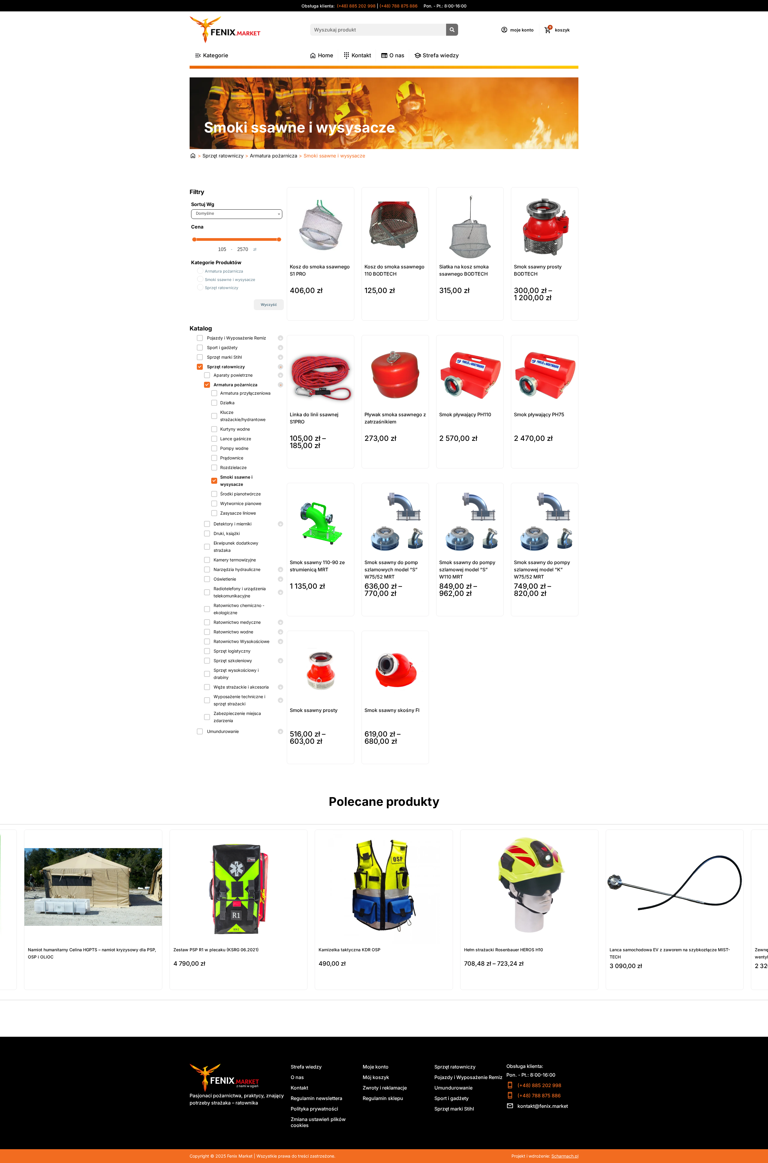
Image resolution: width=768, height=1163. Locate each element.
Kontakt (299, 1088)
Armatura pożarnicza (273, 156)
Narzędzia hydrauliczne (237, 569)
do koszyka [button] (301, 314)
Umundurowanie (223, 731)
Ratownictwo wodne (233, 631)
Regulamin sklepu (383, 1098)
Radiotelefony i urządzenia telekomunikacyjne (240, 592)
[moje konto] (504, 29)
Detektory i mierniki (232, 523)
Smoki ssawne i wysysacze (236, 480)
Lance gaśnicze (235, 438)
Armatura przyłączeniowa (245, 393)
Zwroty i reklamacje (385, 1088)
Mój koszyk (376, 1077)
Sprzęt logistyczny (232, 650)
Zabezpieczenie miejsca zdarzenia (237, 717)
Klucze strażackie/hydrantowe (243, 416)
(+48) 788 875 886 (399, 5)
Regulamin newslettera (316, 1098)
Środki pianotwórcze (240, 493)
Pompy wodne (234, 448)
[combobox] (236, 214)
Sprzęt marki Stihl (224, 357)
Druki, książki (227, 533)
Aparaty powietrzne (233, 375)
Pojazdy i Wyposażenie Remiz (236, 337)
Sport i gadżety (222, 347)
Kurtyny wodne (235, 429)
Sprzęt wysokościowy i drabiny (236, 674)
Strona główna (193, 156)
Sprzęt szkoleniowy (233, 660)
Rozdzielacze (233, 467)
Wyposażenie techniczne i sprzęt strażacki (239, 700)
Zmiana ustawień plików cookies (318, 1122)
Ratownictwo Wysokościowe (241, 641)
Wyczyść (269, 304)
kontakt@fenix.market (543, 1106)
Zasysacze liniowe (238, 513)
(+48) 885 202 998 (356, 5)
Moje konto (375, 1067)
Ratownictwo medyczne (237, 622)
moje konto (522, 29)
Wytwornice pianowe (240, 503)
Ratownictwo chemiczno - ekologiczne (239, 609)
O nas (297, 1077)
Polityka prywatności (314, 1109)
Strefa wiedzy (306, 1067)
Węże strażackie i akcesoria (241, 686)
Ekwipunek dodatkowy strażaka (236, 546)
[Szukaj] (452, 30)
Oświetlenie (225, 579)
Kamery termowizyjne (235, 559)
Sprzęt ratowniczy (223, 156)
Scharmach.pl (564, 1156)
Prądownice (231, 457)
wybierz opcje (528, 314)
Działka (227, 402)
